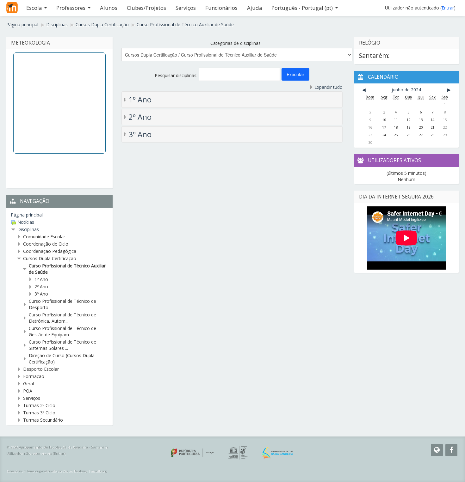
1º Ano (140, 99)
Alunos (108, 7)
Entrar (448, 8)
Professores (70, 7)
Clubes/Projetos (146, 7)
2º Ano (140, 117)
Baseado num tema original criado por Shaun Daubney (46, 471)
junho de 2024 (406, 90)
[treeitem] (59, 215)
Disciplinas (28, 229)
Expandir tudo (328, 87)
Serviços (186, 7)
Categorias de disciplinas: (236, 43)
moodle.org (99, 471)
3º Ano (140, 134)
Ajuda (254, 7)
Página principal (27, 215)
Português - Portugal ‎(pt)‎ (302, 7)
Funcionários (221, 7)
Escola (34, 7)
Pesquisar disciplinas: (177, 75)
